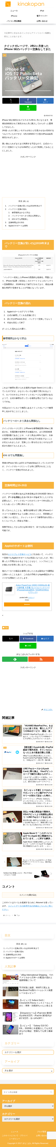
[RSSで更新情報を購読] (41, 659)
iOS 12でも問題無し (20, 219)
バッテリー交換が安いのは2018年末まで (25, 206)
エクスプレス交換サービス (19, 554)
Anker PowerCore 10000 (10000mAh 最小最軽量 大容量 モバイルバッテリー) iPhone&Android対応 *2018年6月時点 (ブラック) (33, 588)
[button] (51, 1092)
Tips (6, 627)
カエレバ (31, 597)
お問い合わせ (41, 1135)
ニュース (14, 1132)
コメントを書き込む (28, 895)
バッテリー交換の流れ (17, 209)
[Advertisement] (28, 176)
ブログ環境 (41, 1132)
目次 (20, 201)
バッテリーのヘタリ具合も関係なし (26, 216)
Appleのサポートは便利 (18, 226)
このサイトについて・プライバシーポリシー (14, 1137)
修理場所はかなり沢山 (21, 213)
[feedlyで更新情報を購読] (15, 659)
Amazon (27, 604)
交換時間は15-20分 (16, 222)
